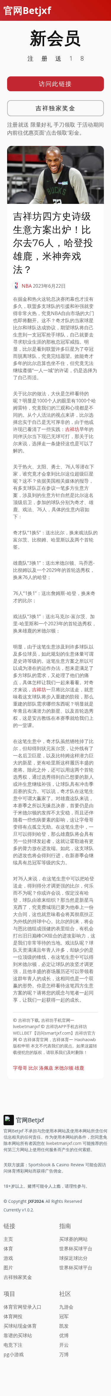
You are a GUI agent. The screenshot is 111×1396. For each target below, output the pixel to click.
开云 (64, 1345)
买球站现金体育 (20, 1326)
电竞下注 (13, 1345)
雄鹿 (79, 1068)
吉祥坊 (72, 429)
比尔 (33, 1068)
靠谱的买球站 (18, 1335)
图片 (8, 1267)
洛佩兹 (46, 1068)
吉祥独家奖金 (55, 108)
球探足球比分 (73, 1258)
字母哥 (20, 1068)
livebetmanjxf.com (63, 1143)
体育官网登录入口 (22, 1307)
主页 (8, 1239)
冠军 (64, 1316)
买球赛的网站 (73, 1239)
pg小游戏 (14, 1354)
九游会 (66, 1307)
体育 (8, 1248)
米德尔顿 (63, 1068)
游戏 (8, 1258)
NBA (27, 286)
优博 (64, 1335)
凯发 (64, 1326)
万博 (64, 1354)
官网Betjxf (27, 10)
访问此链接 (55, 84)
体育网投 (13, 1316)
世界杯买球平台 (75, 1248)
